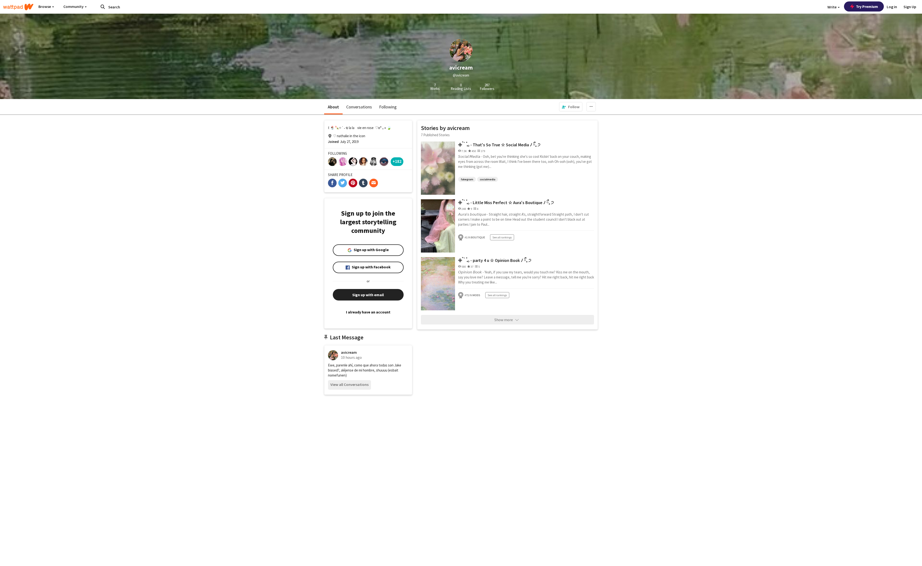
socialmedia (487, 179)
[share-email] (373, 183)
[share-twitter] (342, 183)
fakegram (467, 179)
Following (388, 107)
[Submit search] (102, 7)
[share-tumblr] (363, 183)
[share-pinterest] (353, 183)
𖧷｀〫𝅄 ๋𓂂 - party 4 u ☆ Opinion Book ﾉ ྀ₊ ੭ (494, 260)
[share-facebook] (332, 183)
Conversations (359, 107)
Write (832, 7)
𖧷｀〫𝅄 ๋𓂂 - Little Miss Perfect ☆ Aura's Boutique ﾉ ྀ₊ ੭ (506, 202)
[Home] (18, 6)
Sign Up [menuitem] (910, 6)
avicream (349, 352)
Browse (45, 6)
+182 (397, 161)
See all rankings (502, 237)
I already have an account (368, 312)
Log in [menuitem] (892, 6)
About (333, 107)
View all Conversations (349, 384)
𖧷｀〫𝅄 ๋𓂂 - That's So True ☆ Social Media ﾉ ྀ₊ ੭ (499, 144)
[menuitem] (570, 107)
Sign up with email (368, 294)
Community (73, 6)
